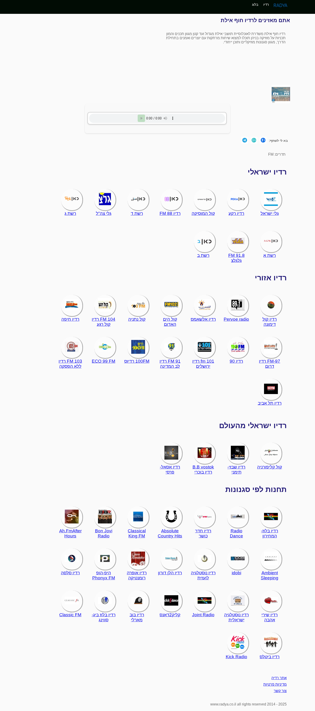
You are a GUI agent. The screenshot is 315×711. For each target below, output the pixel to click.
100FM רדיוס (136, 361)
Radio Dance (236, 533)
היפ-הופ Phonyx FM (103, 575)
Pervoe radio (236, 319)
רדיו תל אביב (270, 403)
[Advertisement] (92, 49)
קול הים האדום (170, 322)
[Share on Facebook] (263, 140)
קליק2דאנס (170, 614)
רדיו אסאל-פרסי (170, 469)
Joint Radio (203, 614)
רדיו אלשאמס (203, 319)
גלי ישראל (270, 213)
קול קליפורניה (269, 467)
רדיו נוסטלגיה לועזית (203, 575)
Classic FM (70, 614)
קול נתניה (137, 319)
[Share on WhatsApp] (253, 140)
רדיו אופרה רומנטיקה (137, 575)
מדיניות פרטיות (275, 684)
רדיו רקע (236, 213)
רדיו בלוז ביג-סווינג (104, 617)
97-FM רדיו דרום (269, 364)
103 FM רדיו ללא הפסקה (70, 364)
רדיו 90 (236, 361)
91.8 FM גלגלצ (236, 258)
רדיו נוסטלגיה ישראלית (236, 617)
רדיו (266, 4)
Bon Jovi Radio (103, 533)
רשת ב (203, 255)
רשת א (269, 255)
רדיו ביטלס (269, 656)
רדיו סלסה (70, 572)
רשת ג (70, 213)
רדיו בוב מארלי (137, 617)
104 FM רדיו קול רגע (103, 322)
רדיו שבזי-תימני (236, 469)
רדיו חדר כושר (203, 533)
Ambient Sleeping (269, 575)
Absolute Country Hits (170, 533)
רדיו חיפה (70, 319)
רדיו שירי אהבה (270, 617)
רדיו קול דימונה (269, 322)
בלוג (255, 4)
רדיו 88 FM (170, 213)
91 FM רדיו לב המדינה (170, 364)
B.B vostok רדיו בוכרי (203, 469)
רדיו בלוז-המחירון (269, 533)
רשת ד (137, 213)
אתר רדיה (279, 678)
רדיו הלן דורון (170, 572)
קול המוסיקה (203, 213)
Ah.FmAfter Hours (70, 533)
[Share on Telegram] (244, 140)
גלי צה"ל (103, 213)
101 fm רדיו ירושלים (203, 364)
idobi (236, 572)
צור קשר (280, 691)
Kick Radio (236, 656)
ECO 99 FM (103, 361)
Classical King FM (137, 533)
